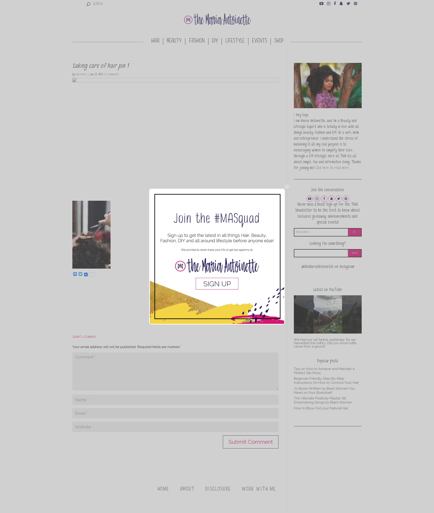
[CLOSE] (287, 186)
